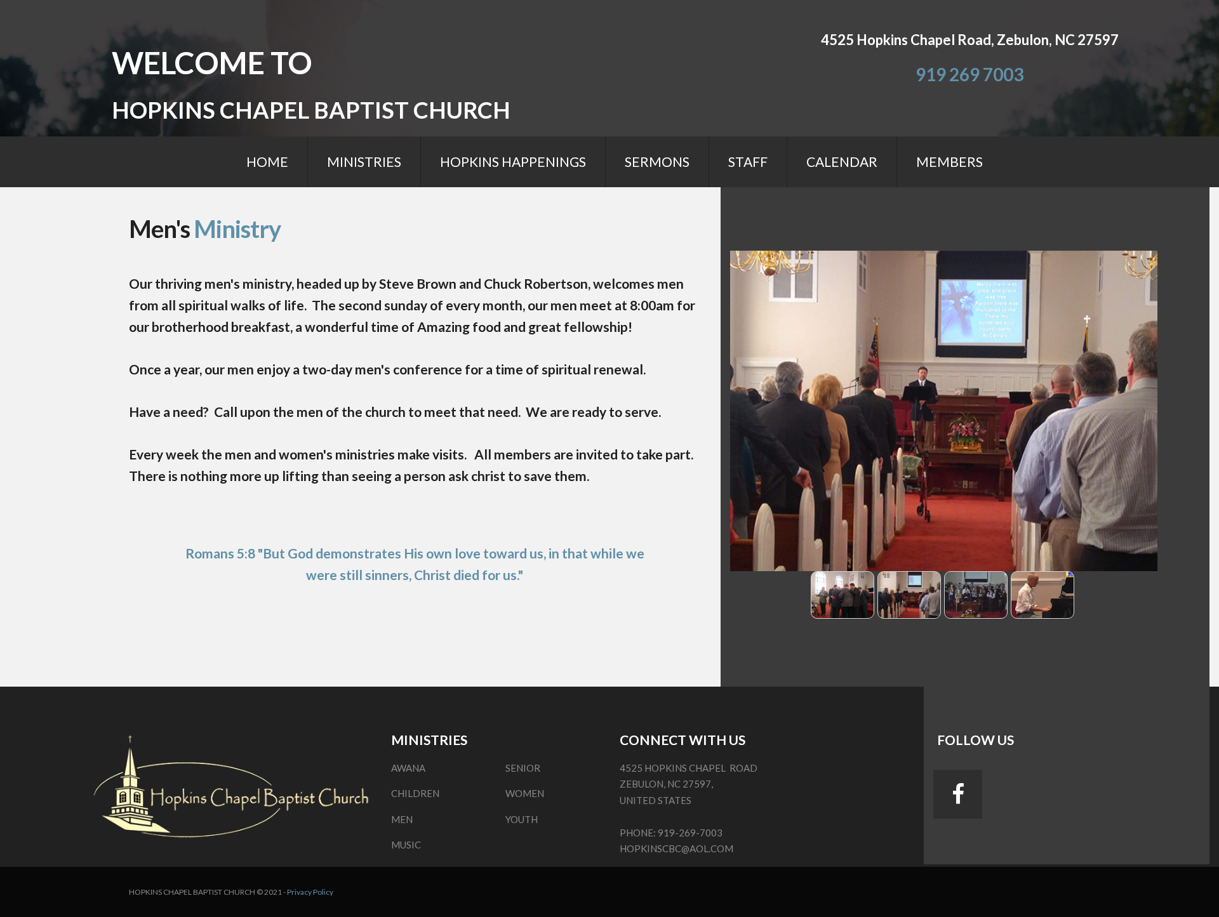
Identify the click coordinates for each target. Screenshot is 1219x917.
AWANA (408, 768)
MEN (402, 819)
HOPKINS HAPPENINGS (513, 161)
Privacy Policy (310, 892)
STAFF (748, 161)
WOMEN (524, 793)
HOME (267, 161)
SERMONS (657, 161)
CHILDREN (415, 793)
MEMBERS (949, 161)
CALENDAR (841, 161)
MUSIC (406, 844)
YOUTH (521, 819)
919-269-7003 (690, 832)
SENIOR (522, 768)
